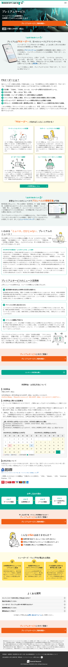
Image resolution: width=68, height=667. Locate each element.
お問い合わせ (36, 657)
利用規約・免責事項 (7, 654)
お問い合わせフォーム (35, 615)
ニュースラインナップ (27, 219)
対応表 (35, 63)
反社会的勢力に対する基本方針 (9, 657)
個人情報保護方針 (30, 654)
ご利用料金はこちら (33, 186)
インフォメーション (28, 657)
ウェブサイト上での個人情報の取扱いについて (46, 654)
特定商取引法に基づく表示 (19, 654)
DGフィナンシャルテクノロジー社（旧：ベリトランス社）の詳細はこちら (19, 472)
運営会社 (20, 657)
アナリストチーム (30, 50)
